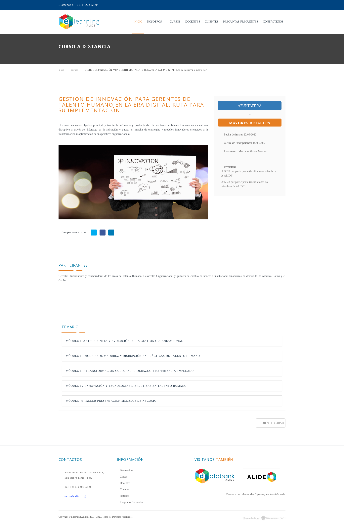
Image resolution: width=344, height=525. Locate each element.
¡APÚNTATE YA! (249, 106)
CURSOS (175, 21)
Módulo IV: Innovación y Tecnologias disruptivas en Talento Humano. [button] (127, 385)
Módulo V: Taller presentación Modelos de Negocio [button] (111, 400)
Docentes (124, 483)
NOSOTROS (154, 21)
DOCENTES (192, 21)
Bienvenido (126, 470)
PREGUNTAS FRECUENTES (240, 21)
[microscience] (230, 518)
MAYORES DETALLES (249, 123)
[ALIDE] (264, 477)
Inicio (61, 69)
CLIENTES (211, 21)
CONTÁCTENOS (273, 21)
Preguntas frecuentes (131, 502)
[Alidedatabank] (215, 476)
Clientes (124, 489)
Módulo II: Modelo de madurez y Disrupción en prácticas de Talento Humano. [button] (133, 355)
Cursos (74, 69)
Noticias (124, 495)
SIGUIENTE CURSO (270, 423)
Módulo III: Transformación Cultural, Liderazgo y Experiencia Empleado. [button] (130, 370)
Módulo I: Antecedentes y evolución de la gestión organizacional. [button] (125, 341)
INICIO (138, 21)
